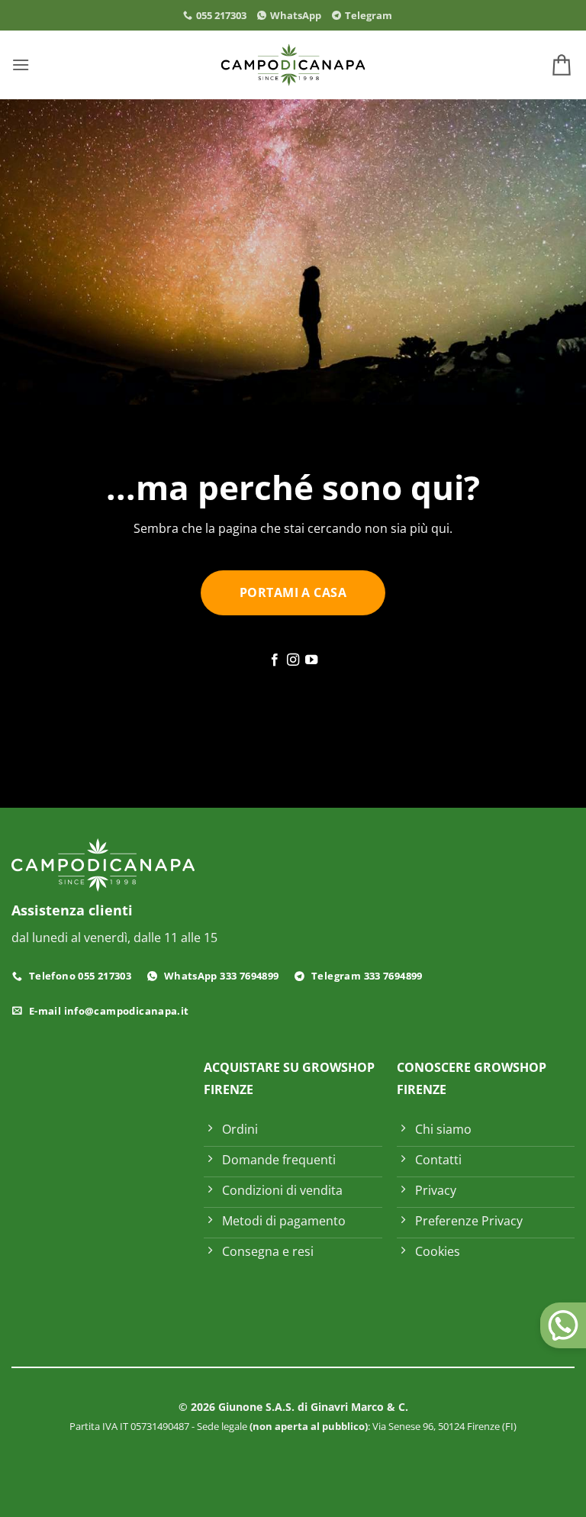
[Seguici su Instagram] (293, 660)
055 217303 (221, 15)
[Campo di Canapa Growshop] (293, 65)
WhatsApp (295, 15)
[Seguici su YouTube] (311, 660)
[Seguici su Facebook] (274, 660)
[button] (20, 64)
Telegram (368, 15)
